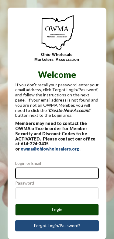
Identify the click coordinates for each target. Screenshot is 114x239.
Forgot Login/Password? (57, 225)
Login (57, 209)
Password (24, 183)
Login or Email (28, 163)
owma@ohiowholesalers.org (50, 148)
